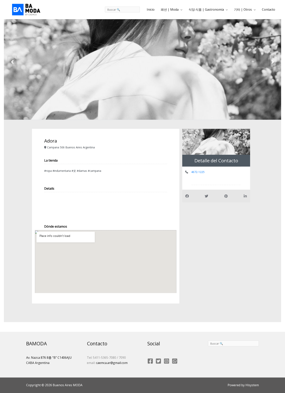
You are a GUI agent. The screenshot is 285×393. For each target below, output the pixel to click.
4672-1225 (198, 172)
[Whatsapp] (175, 361)
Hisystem (252, 385)
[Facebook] (150, 361)
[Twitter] (158, 361)
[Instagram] (166, 361)
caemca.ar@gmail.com (112, 363)
